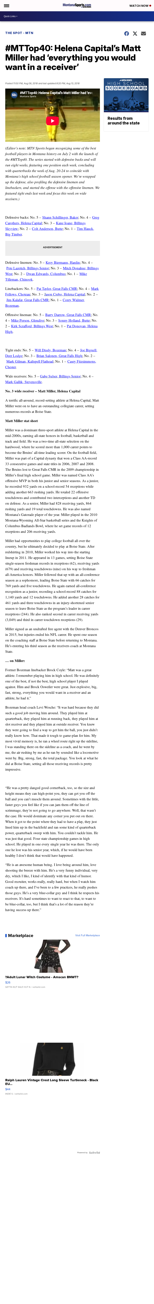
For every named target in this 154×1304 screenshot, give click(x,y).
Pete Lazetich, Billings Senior (27, 268)
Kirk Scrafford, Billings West (32, 326)
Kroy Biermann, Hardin (63, 262)
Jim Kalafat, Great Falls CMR (27, 299)
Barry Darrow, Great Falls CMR (68, 314)
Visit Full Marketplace (87, 935)
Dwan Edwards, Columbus (45, 273)
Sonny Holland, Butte (74, 320)
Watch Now (139, 6)
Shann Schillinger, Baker (60, 217)
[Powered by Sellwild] (94, 1152)
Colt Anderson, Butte (47, 228)
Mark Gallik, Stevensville (23, 381)
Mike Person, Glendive (27, 320)
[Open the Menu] (6, 5)
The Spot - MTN (19, 33)
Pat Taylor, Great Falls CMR (57, 288)
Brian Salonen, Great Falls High (59, 355)
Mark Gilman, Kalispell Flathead (29, 361)
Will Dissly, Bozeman (50, 350)
